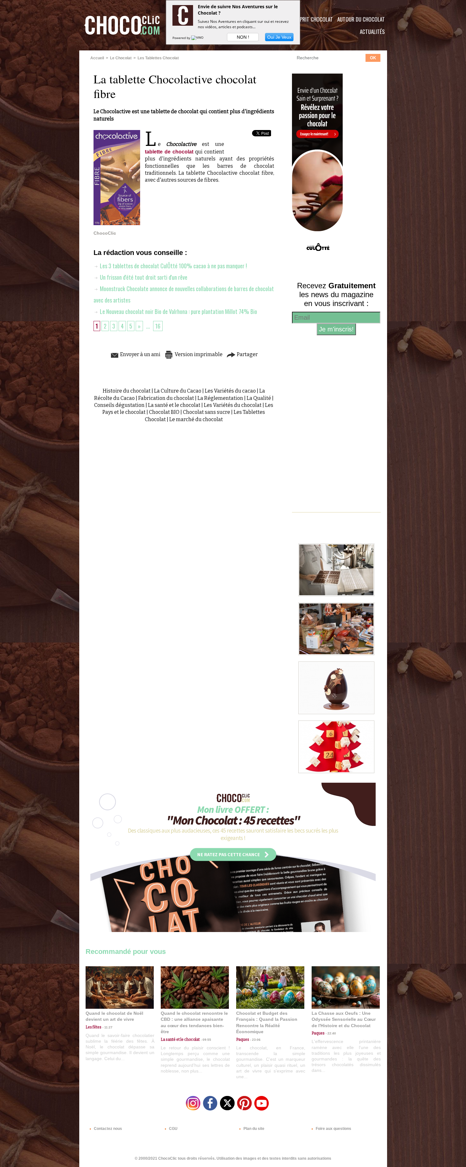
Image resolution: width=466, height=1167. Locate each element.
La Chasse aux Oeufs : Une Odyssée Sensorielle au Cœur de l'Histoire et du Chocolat (344, 1019)
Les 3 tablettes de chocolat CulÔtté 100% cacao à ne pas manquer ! (173, 266)
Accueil (97, 58)
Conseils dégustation (119, 405)
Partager (247, 354)
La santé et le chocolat (174, 405)
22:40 (330, 1033)
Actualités (372, 32)
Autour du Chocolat (361, 19)
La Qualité (259, 398)
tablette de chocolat (169, 151)
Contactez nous (107, 1128)
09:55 (205, 1039)
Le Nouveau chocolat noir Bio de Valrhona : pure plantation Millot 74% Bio (178, 311)
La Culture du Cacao (177, 391)
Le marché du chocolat (196, 419)
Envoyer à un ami (139, 354)
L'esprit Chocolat (312, 19)
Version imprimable (198, 354)
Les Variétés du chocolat (233, 405)
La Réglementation (220, 398)
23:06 (255, 1039)
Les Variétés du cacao (230, 391)
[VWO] (197, 38)
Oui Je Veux (279, 37)
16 (157, 326)
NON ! (243, 37)
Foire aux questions (333, 1128)
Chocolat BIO (164, 412)
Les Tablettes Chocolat (158, 58)
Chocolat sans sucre (206, 412)
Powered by (181, 38)
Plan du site (253, 1128)
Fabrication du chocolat (166, 398)
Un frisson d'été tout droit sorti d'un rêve (143, 277)
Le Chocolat (121, 58)
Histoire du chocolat (127, 391)
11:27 (107, 1027)
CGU (173, 1128)
